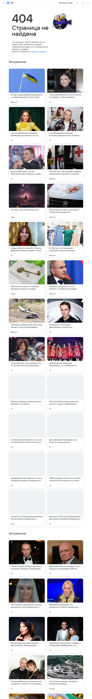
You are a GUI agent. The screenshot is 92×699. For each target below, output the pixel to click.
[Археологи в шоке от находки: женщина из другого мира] (27, 278)
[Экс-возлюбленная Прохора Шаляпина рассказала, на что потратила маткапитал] (27, 125)
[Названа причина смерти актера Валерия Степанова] (27, 393)
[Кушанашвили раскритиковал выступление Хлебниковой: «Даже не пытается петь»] (27, 635)
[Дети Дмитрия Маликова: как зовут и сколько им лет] (65, 432)
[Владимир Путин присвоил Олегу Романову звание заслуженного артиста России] (27, 470)
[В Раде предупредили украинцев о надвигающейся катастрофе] (27, 87)
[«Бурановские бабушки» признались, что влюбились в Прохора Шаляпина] (65, 355)
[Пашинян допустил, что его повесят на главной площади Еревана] (65, 278)
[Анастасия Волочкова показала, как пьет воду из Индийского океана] (65, 393)
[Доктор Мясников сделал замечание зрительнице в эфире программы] (27, 163)
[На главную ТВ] (11, 3)
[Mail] (8, 3)
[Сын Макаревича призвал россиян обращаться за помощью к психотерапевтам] (65, 125)
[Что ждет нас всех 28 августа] (27, 202)
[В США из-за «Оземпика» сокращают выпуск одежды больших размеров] (65, 240)
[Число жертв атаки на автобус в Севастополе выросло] (65, 202)
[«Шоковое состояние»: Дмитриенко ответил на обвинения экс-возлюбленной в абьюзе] (65, 317)
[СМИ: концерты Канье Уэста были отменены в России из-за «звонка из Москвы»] (65, 470)
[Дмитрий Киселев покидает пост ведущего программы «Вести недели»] (65, 558)
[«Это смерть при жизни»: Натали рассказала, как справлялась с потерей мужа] (27, 597)
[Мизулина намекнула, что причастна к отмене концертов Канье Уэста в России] (65, 597)
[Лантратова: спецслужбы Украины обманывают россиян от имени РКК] (65, 163)
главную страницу (38, 51)
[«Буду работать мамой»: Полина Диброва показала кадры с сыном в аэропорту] (27, 240)
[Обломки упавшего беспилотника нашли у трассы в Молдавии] (27, 317)
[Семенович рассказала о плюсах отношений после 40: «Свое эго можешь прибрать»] (27, 432)
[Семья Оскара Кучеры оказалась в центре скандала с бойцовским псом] (27, 558)
